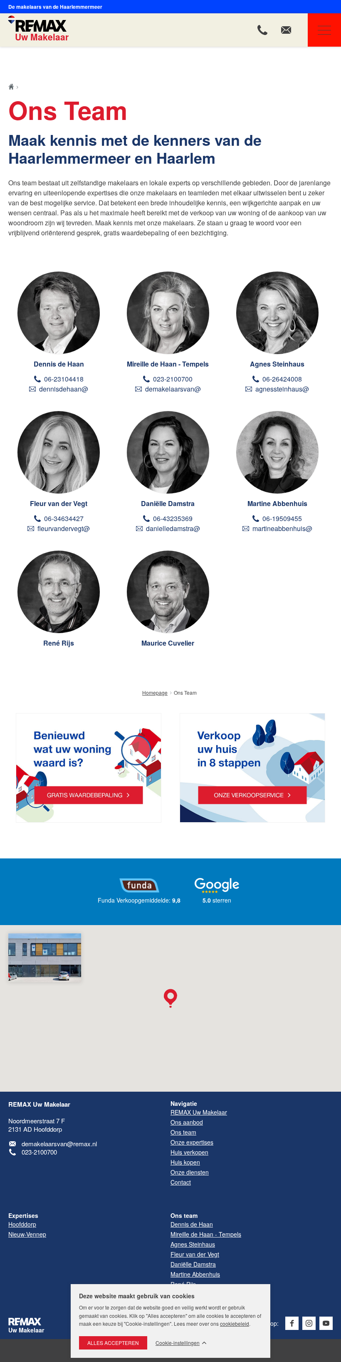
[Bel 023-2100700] (262, 30)
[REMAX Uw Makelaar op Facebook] (292, 1323)
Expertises (23, 1215)
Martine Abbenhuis (277, 503)
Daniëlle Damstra (168, 503)
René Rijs (58, 643)
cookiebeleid (234, 1323)
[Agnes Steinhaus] (277, 312)
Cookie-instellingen (178, 1343)
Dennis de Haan (59, 364)
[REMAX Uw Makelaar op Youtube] (326, 1323)
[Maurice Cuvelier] (168, 592)
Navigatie (324, 30)
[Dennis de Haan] (58, 312)
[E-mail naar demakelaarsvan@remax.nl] (286, 30)
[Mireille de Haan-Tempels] (168, 312)
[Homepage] (13, 86)
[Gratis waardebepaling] (88, 768)
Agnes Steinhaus (277, 364)
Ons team (184, 1215)
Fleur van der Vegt (58, 503)
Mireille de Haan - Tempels (168, 364)
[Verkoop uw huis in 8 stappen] (252, 768)
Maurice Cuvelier (167, 643)
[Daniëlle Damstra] (168, 452)
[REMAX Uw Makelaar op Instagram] (309, 1323)
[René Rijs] (58, 592)
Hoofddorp (22, 1224)
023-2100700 (39, 1151)
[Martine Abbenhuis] (277, 452)
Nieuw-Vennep (27, 1234)
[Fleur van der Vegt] (58, 452)
